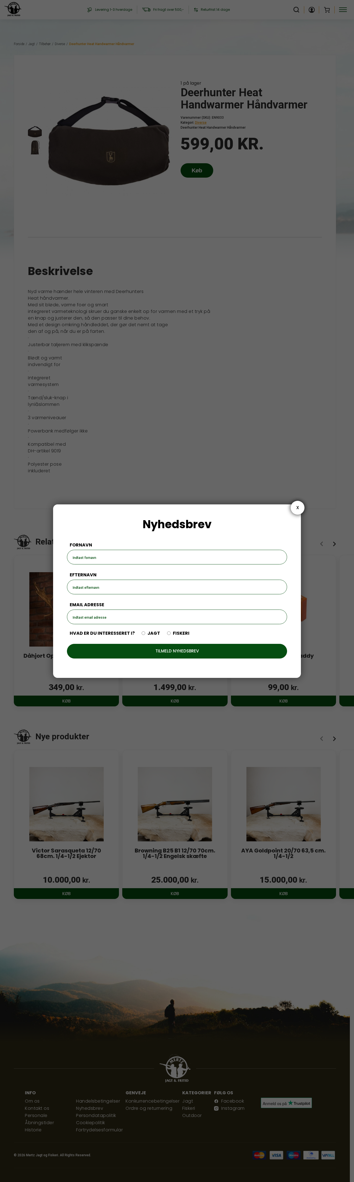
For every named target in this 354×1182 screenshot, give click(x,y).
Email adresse (87, 605)
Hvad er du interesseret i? (102, 633)
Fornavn (81, 545)
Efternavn (83, 575)
